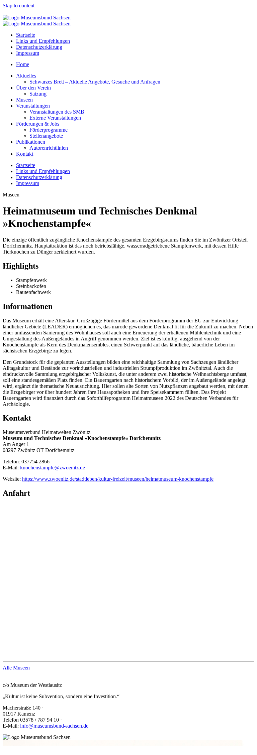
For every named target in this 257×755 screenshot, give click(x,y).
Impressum (27, 53)
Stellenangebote (46, 136)
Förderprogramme (48, 130)
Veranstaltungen (33, 106)
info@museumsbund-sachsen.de (54, 726)
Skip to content (18, 5)
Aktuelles (26, 76)
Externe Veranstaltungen (55, 118)
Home (22, 64)
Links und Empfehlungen (43, 41)
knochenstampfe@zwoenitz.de (52, 467)
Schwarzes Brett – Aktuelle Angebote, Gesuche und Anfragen (94, 82)
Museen (24, 100)
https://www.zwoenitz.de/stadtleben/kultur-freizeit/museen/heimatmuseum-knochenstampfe (117, 479)
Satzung (38, 94)
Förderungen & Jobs (37, 124)
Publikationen (30, 142)
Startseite (25, 35)
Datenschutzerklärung (39, 47)
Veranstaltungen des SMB (56, 112)
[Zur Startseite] (37, 17)
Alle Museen (16, 667)
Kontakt (24, 154)
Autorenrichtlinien (48, 148)
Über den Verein (33, 88)
